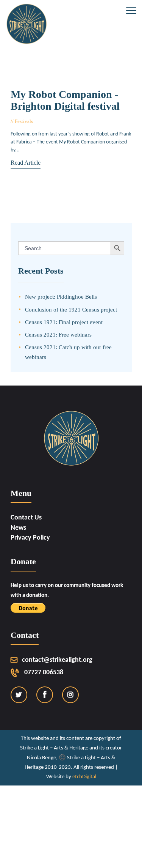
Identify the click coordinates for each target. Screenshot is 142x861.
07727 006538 (43, 672)
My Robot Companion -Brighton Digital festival (65, 100)
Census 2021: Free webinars (58, 334)
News (18, 528)
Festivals (24, 121)
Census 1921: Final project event (64, 322)
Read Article (26, 162)
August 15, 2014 (53, 121)
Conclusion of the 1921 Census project (71, 309)
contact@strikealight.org (57, 660)
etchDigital (84, 777)
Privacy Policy (30, 537)
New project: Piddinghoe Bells (61, 296)
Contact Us (26, 517)
